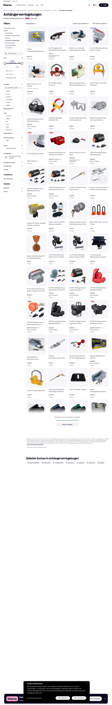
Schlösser (8, 38)
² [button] (32, 126)
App (37, 5)
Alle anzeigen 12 (8, 133)
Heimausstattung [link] (33, 10)
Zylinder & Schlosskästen (12, 35)
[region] (57, 691)
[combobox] (81, 23)
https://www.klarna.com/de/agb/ (35, 444)
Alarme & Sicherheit (9, 28)
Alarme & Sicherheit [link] (45, 10)
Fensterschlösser (10, 43)
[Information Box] (35, 24)
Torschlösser (9, 48)
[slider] (5, 63)
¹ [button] (54, 56)
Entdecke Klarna (21, 5)
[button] (95, 5)
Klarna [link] (5, 10)
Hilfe (41, 5)
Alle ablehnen (63, 698)
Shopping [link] (11, 10)
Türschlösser (9, 33)
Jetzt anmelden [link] (95, 699)
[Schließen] (87, 683)
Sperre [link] (55, 10)
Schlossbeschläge (10, 45)
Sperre (6, 30)
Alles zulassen (79, 698)
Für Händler (15, 1)
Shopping (31, 5)
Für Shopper (7, 1)
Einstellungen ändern (34, 698)
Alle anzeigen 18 (8, 108)
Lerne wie (34, 18)
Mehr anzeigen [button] (67, 424)
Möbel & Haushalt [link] (21, 10)
